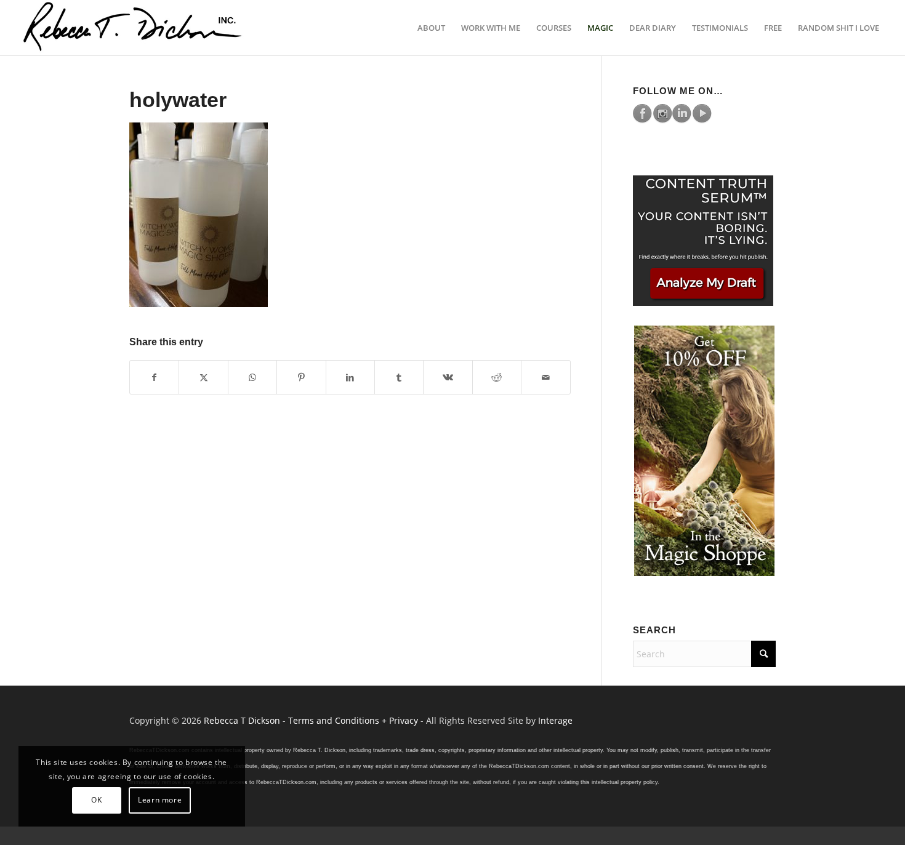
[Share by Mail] (545, 377)
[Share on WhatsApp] (252, 377)
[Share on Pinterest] (301, 377)
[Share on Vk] (448, 377)
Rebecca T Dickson (242, 720)
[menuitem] (431, 27)
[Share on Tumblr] (399, 377)
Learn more (160, 800)
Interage (555, 720)
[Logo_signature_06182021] (133, 27)
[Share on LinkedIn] (350, 377)
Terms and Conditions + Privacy (353, 720)
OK (96, 800)
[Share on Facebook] (154, 377)
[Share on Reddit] (497, 377)
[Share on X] (203, 377)
